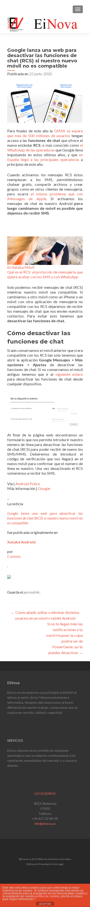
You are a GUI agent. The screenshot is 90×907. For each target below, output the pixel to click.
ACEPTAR (45, 903)
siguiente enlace (69, 374)
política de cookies (47, 896)
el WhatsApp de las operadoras (45, 147)
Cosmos (14, 556)
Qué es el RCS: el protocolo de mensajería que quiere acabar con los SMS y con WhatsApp (45, 274)
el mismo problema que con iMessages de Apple (45, 196)
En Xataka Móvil (20, 267)
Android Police (27, 483)
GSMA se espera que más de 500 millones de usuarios (45, 133)
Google (44, 488)
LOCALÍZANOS (45, 793)
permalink (32, 592)
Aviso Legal (57, 864)
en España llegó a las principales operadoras (45, 157)
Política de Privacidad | (38, 864)
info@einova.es (45, 824)
